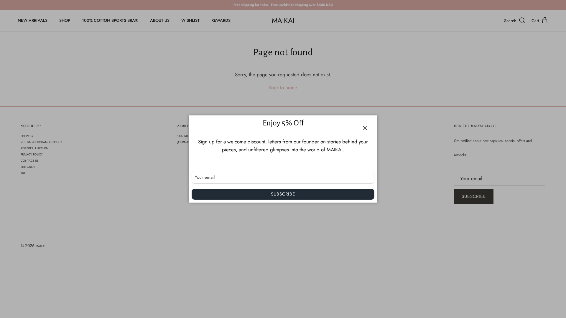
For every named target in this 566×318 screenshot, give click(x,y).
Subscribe (283, 194)
